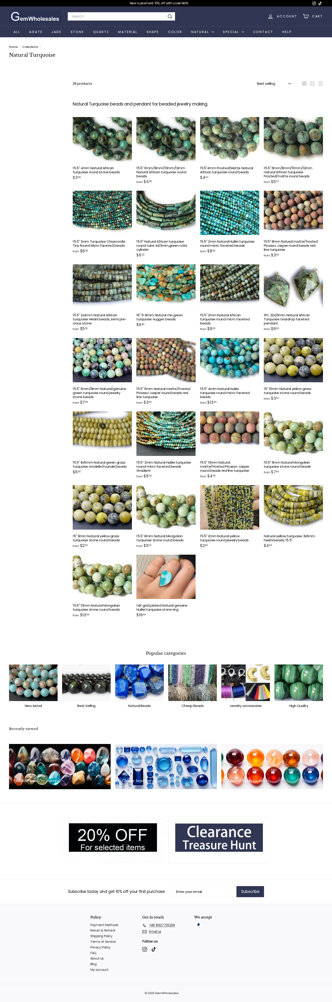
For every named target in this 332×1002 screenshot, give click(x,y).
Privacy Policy (100, 947)
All (17, 31)
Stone (77, 31)
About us (97, 958)
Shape (153, 31)
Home (13, 47)
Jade (56, 31)
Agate (35, 31)
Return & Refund (102, 930)
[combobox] (121, 16)
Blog (93, 964)
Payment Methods (104, 925)
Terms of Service (103, 941)
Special (232, 31)
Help (287, 31)
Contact (263, 31)
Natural (200, 31)
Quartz (101, 31)
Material (127, 31)
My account (99, 969)
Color (175, 31)
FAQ (93, 953)
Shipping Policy (101, 936)
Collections (30, 47)
